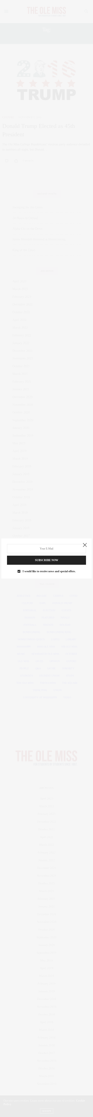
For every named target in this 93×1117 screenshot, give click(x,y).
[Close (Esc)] (84, 545)
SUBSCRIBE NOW (46, 560)
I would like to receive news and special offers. (49, 571)
